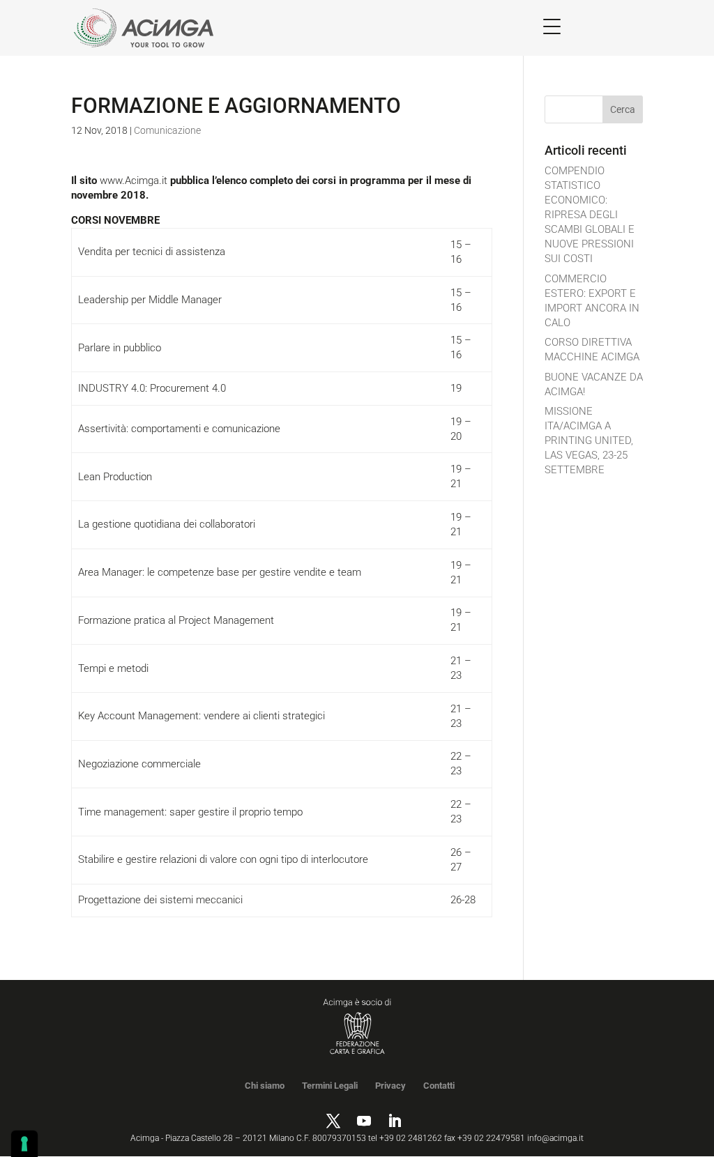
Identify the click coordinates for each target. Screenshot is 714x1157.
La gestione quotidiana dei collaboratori (166, 524)
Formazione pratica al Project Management (176, 620)
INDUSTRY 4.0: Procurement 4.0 (152, 388)
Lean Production (115, 476)
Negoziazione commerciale (139, 764)
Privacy (390, 1085)
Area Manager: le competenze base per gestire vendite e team (219, 572)
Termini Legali (330, 1085)
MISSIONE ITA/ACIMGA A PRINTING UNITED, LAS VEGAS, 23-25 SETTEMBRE (589, 440)
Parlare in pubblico (119, 348)
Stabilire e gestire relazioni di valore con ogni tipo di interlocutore (223, 859)
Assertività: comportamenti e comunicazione (179, 428)
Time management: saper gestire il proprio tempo (190, 812)
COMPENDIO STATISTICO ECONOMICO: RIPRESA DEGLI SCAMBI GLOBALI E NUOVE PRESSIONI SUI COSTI (590, 214)
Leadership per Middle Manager (150, 299)
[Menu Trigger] (552, 26)
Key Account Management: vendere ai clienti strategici (201, 716)
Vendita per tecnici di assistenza (151, 251)
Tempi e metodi (113, 668)
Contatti (439, 1085)
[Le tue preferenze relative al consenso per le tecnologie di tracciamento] (24, 1144)
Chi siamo (264, 1085)
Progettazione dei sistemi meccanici (160, 900)
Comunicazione (167, 130)
